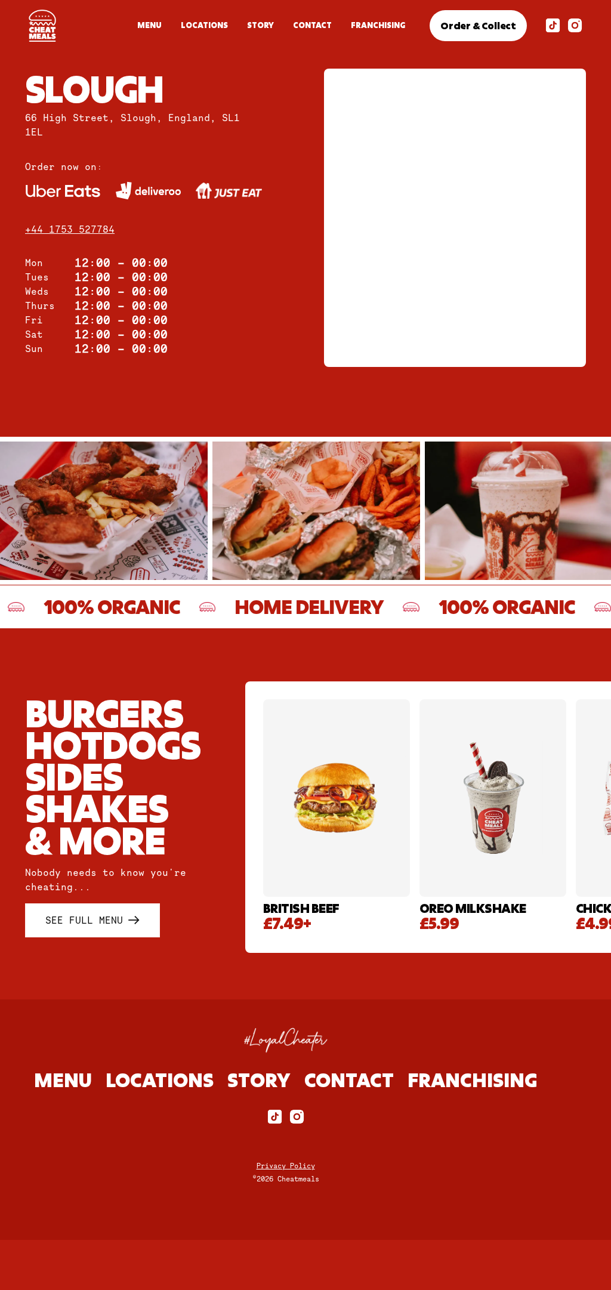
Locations (204, 25)
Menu (149, 25)
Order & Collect (478, 25)
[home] (42, 25)
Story (260, 25)
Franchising (378, 25)
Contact (312, 25)
